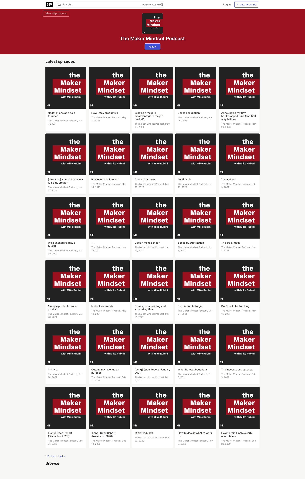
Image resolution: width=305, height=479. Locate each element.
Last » (61, 456)
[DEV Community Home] (49, 4)
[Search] (59, 4)
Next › (53, 456)
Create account (246, 4)
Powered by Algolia (150, 4)
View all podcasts (56, 13)
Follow (152, 46)
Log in (227, 4)
